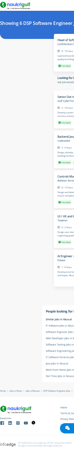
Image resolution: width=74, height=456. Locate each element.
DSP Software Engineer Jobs (56, 391)
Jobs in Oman (16, 391)
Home (3, 391)
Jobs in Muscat (33, 391)
